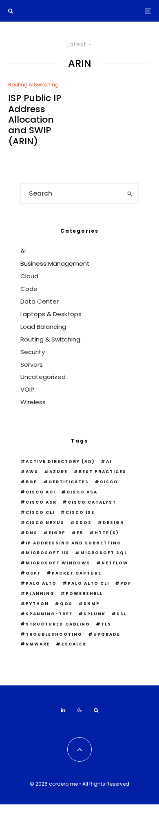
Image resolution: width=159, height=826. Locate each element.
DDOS (83, 523)
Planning (40, 593)
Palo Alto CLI (88, 583)
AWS (32, 472)
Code (29, 288)
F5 (80, 533)
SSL (122, 614)
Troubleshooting (54, 634)
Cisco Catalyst (92, 502)
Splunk (95, 614)
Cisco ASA (81, 492)
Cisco (109, 482)
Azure (58, 472)
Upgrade (106, 634)
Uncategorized (43, 376)
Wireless (33, 402)
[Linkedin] (63, 710)
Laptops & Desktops (51, 314)
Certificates (69, 482)
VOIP (27, 389)
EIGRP (57, 533)
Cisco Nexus (45, 523)
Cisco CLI (40, 512)
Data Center (39, 301)
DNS (32, 533)
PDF (125, 583)
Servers (31, 364)
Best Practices (102, 472)
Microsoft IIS (47, 553)
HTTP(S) (107, 533)
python (37, 604)
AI (23, 251)
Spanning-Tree (49, 614)
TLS (106, 624)
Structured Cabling (58, 624)
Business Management (55, 263)
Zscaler (73, 644)
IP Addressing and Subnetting (73, 543)
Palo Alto (41, 583)
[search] (129, 193)
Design (113, 523)
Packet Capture (77, 573)
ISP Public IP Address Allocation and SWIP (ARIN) (34, 120)
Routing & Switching (33, 84)
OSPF (33, 573)
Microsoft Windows (58, 563)
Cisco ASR (41, 502)
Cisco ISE (80, 512)
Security (32, 352)
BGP (32, 482)
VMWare (38, 644)
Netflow (115, 563)
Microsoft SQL (103, 553)
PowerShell (84, 593)
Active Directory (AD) (60, 461)
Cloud (29, 276)
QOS (66, 604)
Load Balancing (43, 326)
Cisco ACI (40, 492)
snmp (92, 604)
